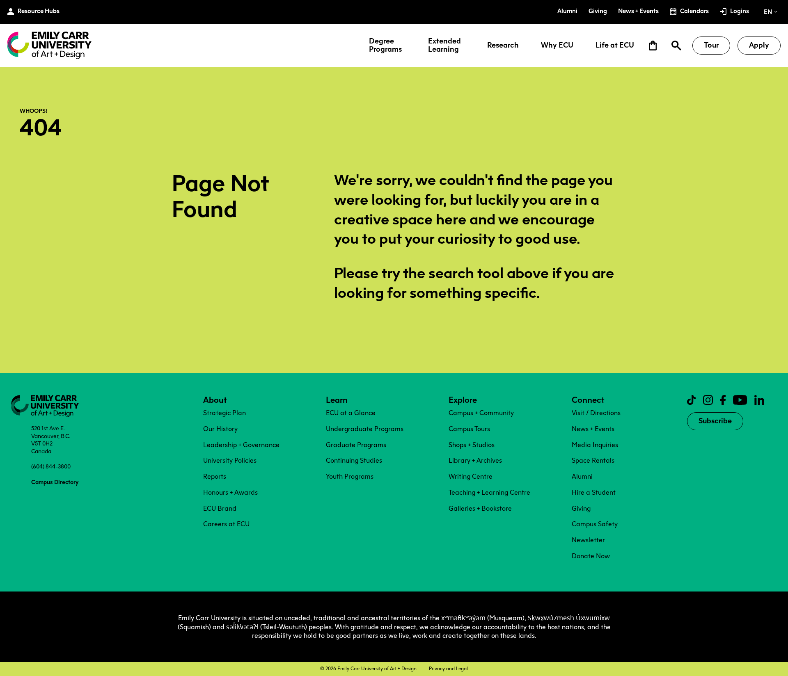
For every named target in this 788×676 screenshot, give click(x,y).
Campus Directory (54, 482)
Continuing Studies (354, 460)
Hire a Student (594, 492)
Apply (759, 45)
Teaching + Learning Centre (489, 492)
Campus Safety (595, 524)
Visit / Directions (596, 413)
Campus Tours (469, 429)
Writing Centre (470, 476)
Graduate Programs (356, 445)
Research (503, 45)
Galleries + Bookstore (480, 508)
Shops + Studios (472, 445)
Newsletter (588, 540)
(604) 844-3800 (51, 466)
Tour (711, 45)
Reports (214, 476)
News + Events (593, 429)
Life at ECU (615, 45)
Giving (581, 508)
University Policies (230, 460)
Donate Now (591, 556)
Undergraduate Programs (364, 429)
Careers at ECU (226, 524)
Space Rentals (593, 460)
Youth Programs (349, 476)
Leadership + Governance (241, 445)
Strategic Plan (224, 413)
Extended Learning (444, 45)
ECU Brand (219, 508)
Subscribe (715, 420)
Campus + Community (481, 413)
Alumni (582, 476)
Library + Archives (475, 460)
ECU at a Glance (351, 413)
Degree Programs (385, 45)
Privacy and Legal (448, 668)
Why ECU (557, 45)
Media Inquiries (595, 445)
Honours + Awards (230, 492)
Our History (220, 429)
